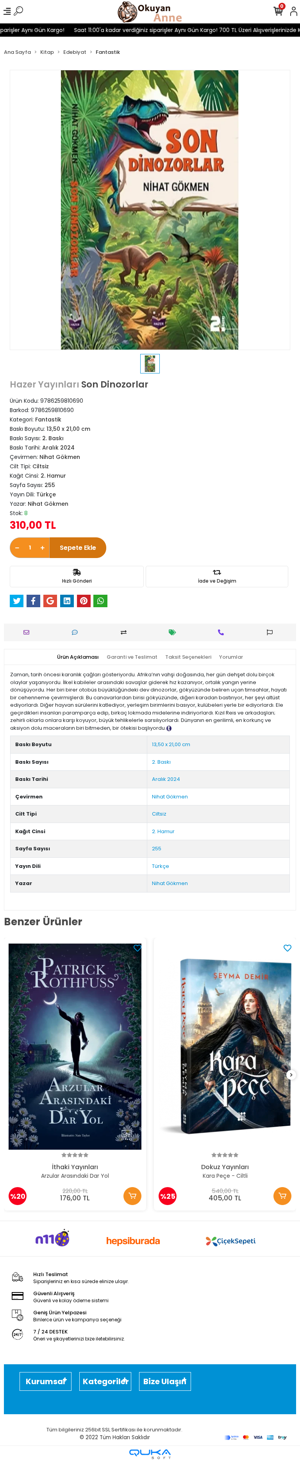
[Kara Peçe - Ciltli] (225, 1046)
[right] (291, 1075)
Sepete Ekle (78, 547)
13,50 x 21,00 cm (171, 744)
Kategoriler (106, 1381)
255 (156, 848)
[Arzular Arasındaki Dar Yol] (75, 1046)
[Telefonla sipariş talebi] (223, 632)
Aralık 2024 (166, 779)
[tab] (78, 657)
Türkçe (160, 866)
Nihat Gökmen (170, 796)
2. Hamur (163, 831)
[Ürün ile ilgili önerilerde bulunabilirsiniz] (272, 632)
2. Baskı (161, 762)
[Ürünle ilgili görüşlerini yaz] (77, 632)
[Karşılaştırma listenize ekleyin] (125, 632)
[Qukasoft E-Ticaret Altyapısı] (150, 1454)
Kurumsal (45, 1381)
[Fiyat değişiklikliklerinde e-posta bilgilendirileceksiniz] (174, 632)
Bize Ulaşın (164, 1381)
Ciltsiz (159, 814)
